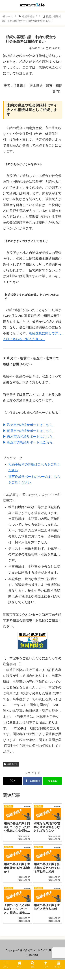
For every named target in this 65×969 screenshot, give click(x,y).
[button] (58, 653)
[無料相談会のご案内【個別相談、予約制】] (32, 640)
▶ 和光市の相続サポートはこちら (28, 425)
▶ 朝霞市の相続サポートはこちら (28, 431)
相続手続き (12, 764)
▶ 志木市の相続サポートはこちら (28, 436)
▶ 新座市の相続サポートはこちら (28, 442)
